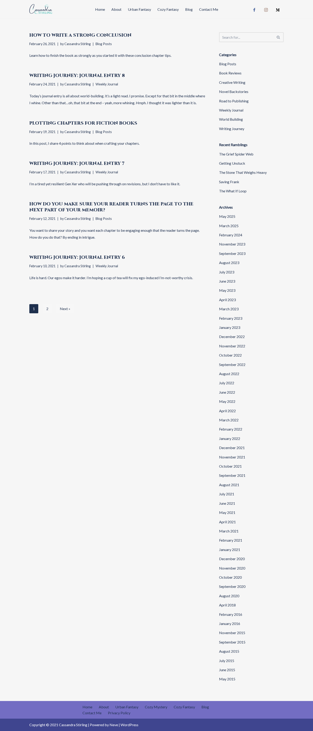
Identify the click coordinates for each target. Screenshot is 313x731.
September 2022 (232, 364)
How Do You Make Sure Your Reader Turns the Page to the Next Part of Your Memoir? (111, 207)
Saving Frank (229, 182)
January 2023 (229, 327)
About (116, 9)
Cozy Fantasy (168, 9)
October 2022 (230, 355)
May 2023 (227, 290)
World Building (231, 119)
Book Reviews (230, 73)
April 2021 (227, 522)
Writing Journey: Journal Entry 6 (77, 257)
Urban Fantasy (139, 9)
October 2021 (230, 466)
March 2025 (229, 226)
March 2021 (229, 531)
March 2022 (229, 420)
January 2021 (229, 549)
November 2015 (232, 632)
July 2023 (226, 272)
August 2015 (229, 651)
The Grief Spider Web (236, 154)
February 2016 (230, 614)
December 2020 (232, 558)
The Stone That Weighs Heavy (243, 172)
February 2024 (230, 235)
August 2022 (229, 373)
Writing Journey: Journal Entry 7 (76, 163)
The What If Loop (233, 191)
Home (100, 9)
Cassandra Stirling (77, 44)
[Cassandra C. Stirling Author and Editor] (40, 9)
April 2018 (227, 605)
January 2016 (229, 623)
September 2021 (232, 475)
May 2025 (227, 216)
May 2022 (227, 401)
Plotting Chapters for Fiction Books (83, 123)
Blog (189, 9)
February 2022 (230, 429)
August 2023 (229, 262)
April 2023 (227, 299)
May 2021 (227, 512)
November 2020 (232, 568)
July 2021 (226, 494)
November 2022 (232, 346)
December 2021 (232, 447)
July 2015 (226, 660)
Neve (114, 725)
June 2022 (227, 392)
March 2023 (229, 309)
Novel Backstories (233, 91)
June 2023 (227, 281)
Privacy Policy (119, 713)
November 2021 (232, 457)
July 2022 (226, 383)
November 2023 (232, 244)
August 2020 (229, 596)
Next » (65, 308)
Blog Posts (104, 44)
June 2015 (227, 670)
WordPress (129, 725)
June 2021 (227, 503)
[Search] (278, 37)
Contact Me (208, 9)
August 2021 (229, 485)
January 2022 (229, 438)
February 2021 (230, 540)
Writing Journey (231, 128)
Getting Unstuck (232, 163)
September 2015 (232, 642)
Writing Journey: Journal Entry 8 (77, 75)
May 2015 (227, 679)
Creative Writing (232, 82)
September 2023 (232, 253)
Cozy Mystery (156, 707)
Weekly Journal (107, 84)
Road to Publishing (234, 101)
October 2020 (230, 577)
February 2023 (230, 318)
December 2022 (232, 336)
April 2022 (227, 411)
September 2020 (232, 586)
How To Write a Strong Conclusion (80, 35)
